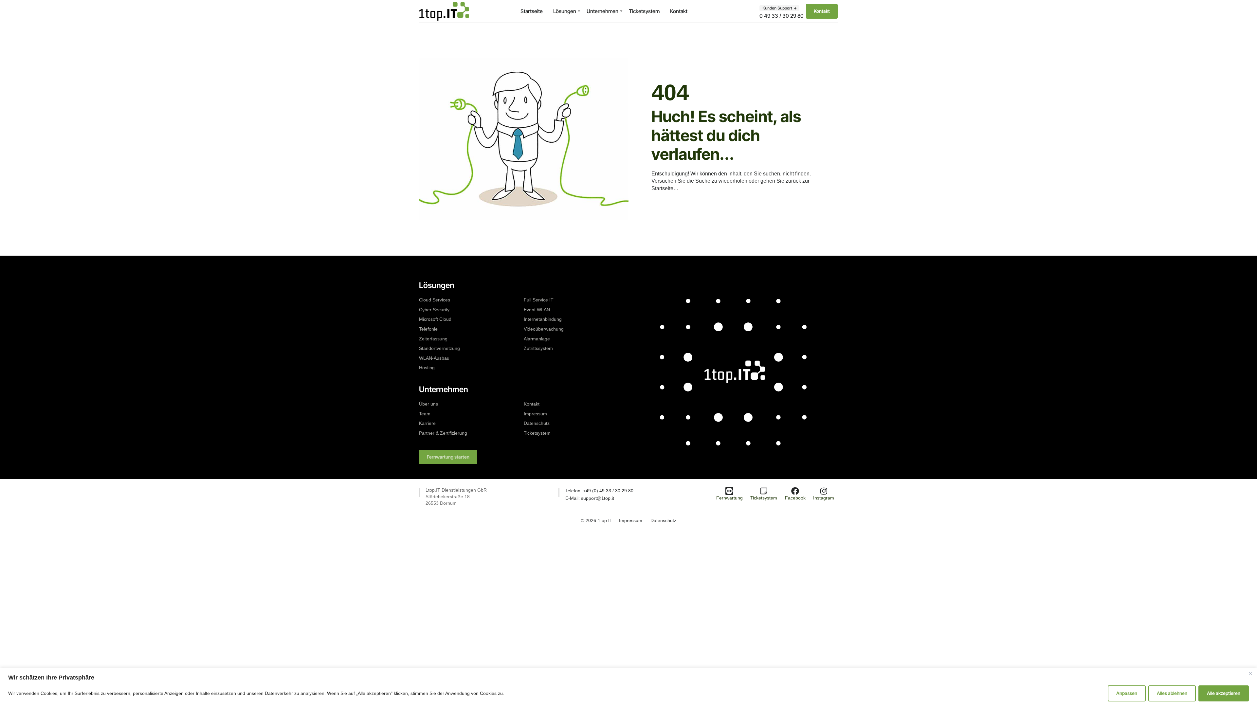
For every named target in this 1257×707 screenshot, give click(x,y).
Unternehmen (602, 11)
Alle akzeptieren (1223, 693)
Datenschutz (537, 423)
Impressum (535, 413)
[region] (628, 687)
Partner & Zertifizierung (443, 433)
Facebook (795, 497)
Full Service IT (539, 299)
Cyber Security (434, 309)
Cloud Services (434, 299)
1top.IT (605, 520)
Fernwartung (729, 497)
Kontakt (678, 11)
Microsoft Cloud (435, 319)
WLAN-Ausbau (434, 358)
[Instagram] (824, 491)
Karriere (427, 423)
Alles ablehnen (1172, 693)
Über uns (428, 404)
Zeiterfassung (433, 338)
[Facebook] (795, 491)
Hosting (427, 367)
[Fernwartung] (729, 491)
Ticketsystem (644, 11)
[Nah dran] (1250, 673)
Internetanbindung (543, 319)
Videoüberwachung (544, 329)
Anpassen (1126, 693)
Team (424, 413)
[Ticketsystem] (764, 491)
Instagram (823, 497)
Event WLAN (537, 309)
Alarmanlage (537, 338)
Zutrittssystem (538, 348)
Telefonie (428, 329)
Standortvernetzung (439, 348)
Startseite (531, 11)
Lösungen (564, 11)
